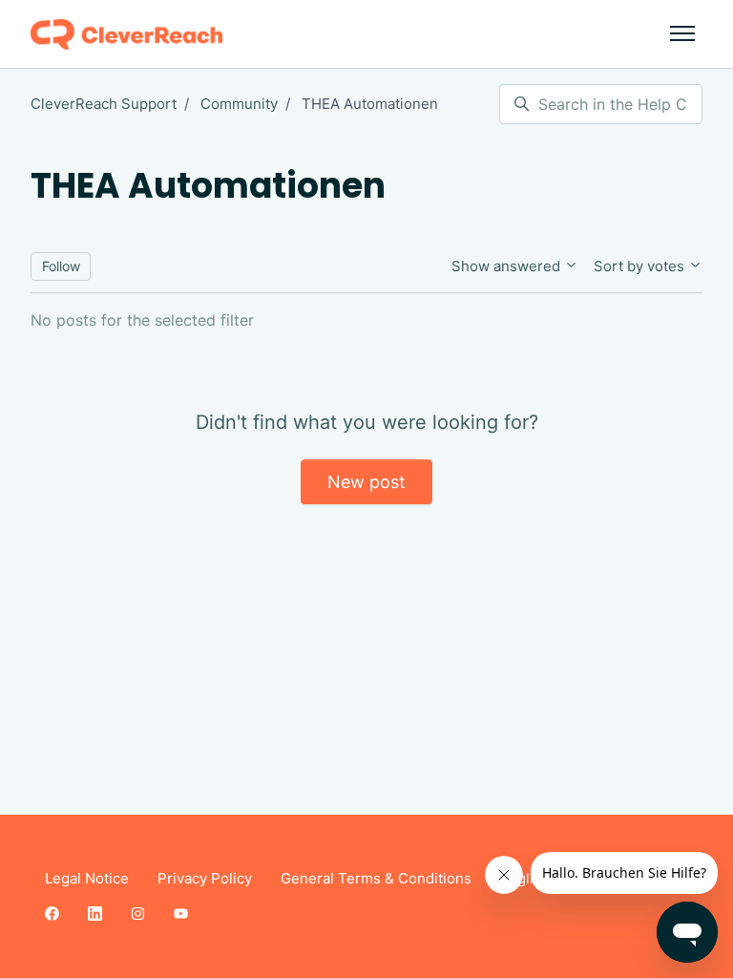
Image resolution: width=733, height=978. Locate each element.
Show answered (507, 266)
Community (239, 104)
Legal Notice (87, 878)
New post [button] (366, 482)
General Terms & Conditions (376, 878)
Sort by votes (641, 266)
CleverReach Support (104, 104)
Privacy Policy (204, 878)
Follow (61, 266)
